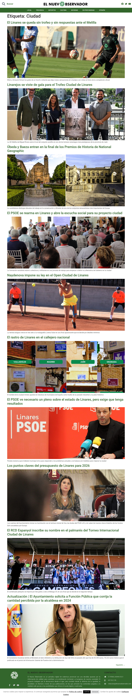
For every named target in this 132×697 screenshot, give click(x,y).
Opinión (102, 10)
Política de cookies (75, 692)
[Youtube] (129, 3)
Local (29, 10)
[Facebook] (122, 3)
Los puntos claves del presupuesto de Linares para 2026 (48, 466)
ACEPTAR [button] (86, 692)
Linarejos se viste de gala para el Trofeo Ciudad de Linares (49, 85)
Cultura (63, 10)
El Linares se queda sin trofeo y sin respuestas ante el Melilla (51, 22)
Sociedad (74, 10)
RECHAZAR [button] (95, 692)
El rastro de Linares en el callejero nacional (38, 337)
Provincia (40, 10)
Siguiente (120, 665)
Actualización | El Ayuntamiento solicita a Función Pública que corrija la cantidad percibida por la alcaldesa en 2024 (59, 598)
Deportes (52, 10)
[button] (13, 3)
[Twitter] (126, 3)
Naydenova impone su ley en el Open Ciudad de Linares (47, 275)
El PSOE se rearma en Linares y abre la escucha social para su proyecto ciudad (64, 213)
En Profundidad (88, 10)
